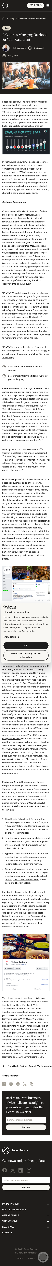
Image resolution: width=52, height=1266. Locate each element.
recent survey (35, 168)
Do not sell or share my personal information (26, 655)
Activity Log (8, 357)
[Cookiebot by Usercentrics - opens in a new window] (9, 607)
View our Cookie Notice (24, 631)
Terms (20, 1258)
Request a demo (10, 1056)
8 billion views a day (12, 690)
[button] (32, 1084)
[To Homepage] (5, 5)
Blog (12, 18)
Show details (9, 637)
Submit (26, 1127)
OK (26, 645)
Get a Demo (35, 5)
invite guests (32, 876)
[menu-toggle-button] (48, 5)
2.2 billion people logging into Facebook (21, 112)
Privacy (31, 1258)
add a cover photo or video (26, 879)
